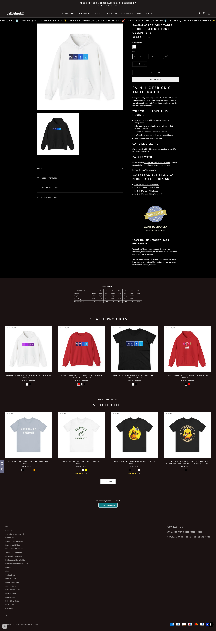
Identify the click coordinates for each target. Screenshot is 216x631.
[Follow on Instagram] (6, 616)
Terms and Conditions (13, 553)
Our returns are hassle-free (15, 534)
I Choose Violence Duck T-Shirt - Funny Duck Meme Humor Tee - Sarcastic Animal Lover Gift (187, 462)
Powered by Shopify (31, 624)
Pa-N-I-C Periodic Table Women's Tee (148, 188)
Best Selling (84, 13)
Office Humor (10, 597)
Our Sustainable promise (14, 549)
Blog (139, 13)
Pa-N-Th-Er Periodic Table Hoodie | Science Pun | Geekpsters (28, 377)
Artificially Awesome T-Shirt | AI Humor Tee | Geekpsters (29, 462)
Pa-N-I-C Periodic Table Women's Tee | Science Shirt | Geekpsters (134, 377)
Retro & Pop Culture (12, 601)
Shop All (150, 13)
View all (108, 481)
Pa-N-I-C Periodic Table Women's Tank (149, 194)
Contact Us (9, 538)
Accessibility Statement (14, 541)
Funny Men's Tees (12, 582)
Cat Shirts (9, 608)
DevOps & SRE (10, 594)
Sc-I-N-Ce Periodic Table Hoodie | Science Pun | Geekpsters (187, 377)
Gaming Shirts (10, 586)
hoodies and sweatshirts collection (157, 163)
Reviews (8, 568)
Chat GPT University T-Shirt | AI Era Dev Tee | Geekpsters (81, 462)
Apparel (98, 13)
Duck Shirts (9, 605)
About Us (8, 530)
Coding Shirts (10, 575)
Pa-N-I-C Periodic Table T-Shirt (146, 184)
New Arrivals (68, 13)
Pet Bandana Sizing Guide (15, 560)
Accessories (127, 13)
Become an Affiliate (12, 545)
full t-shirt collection (146, 165)
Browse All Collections (13, 556)
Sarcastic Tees (10, 579)
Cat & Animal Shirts (12, 590)
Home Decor (111, 13)
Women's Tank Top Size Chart (16, 564)
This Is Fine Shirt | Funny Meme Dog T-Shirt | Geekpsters (134, 462)
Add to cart (156, 73)
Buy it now (155, 79)
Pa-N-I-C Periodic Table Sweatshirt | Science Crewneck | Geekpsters (81, 377)
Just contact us (158, 262)
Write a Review (110, 506)
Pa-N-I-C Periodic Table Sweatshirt (147, 191)
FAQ (6, 527)
